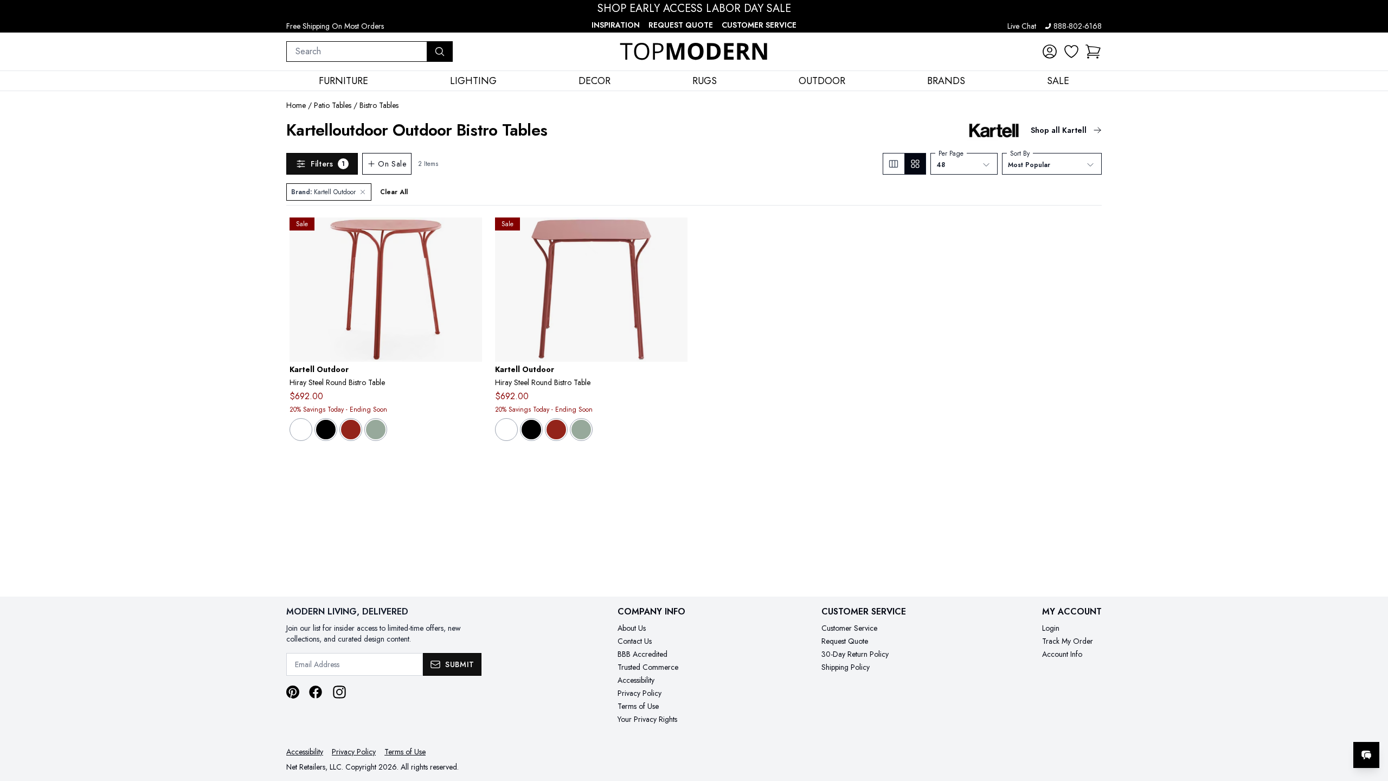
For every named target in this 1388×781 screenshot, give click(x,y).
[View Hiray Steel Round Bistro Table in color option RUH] (350, 429)
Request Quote (680, 25)
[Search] (440, 51)
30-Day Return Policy (855, 654)
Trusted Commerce (648, 667)
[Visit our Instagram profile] (339, 692)
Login (1050, 628)
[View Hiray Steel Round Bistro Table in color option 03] (301, 429)
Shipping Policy (845, 667)
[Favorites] (1071, 51)
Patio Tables (332, 105)
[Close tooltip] (1370, 722)
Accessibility (636, 680)
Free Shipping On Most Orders (335, 26)
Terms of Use (638, 706)
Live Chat (1021, 26)
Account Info (1062, 654)
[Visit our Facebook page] (315, 692)
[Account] (1049, 51)
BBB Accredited (642, 654)
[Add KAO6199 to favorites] (675, 234)
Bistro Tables (379, 105)
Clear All (394, 192)
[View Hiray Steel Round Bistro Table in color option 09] (325, 429)
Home (296, 105)
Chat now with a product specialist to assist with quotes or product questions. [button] (1289, 726)
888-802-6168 (1077, 26)
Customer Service (759, 25)
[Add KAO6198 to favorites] (469, 234)
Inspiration (616, 25)
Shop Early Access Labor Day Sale (694, 8)
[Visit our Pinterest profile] (292, 692)
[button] (1093, 51)
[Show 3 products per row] (893, 163)
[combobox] (357, 51)
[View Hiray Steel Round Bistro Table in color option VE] (375, 429)
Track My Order (1067, 641)
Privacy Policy (639, 693)
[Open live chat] (1366, 755)
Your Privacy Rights (647, 719)
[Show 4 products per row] (915, 163)
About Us (632, 628)
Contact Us (635, 641)
